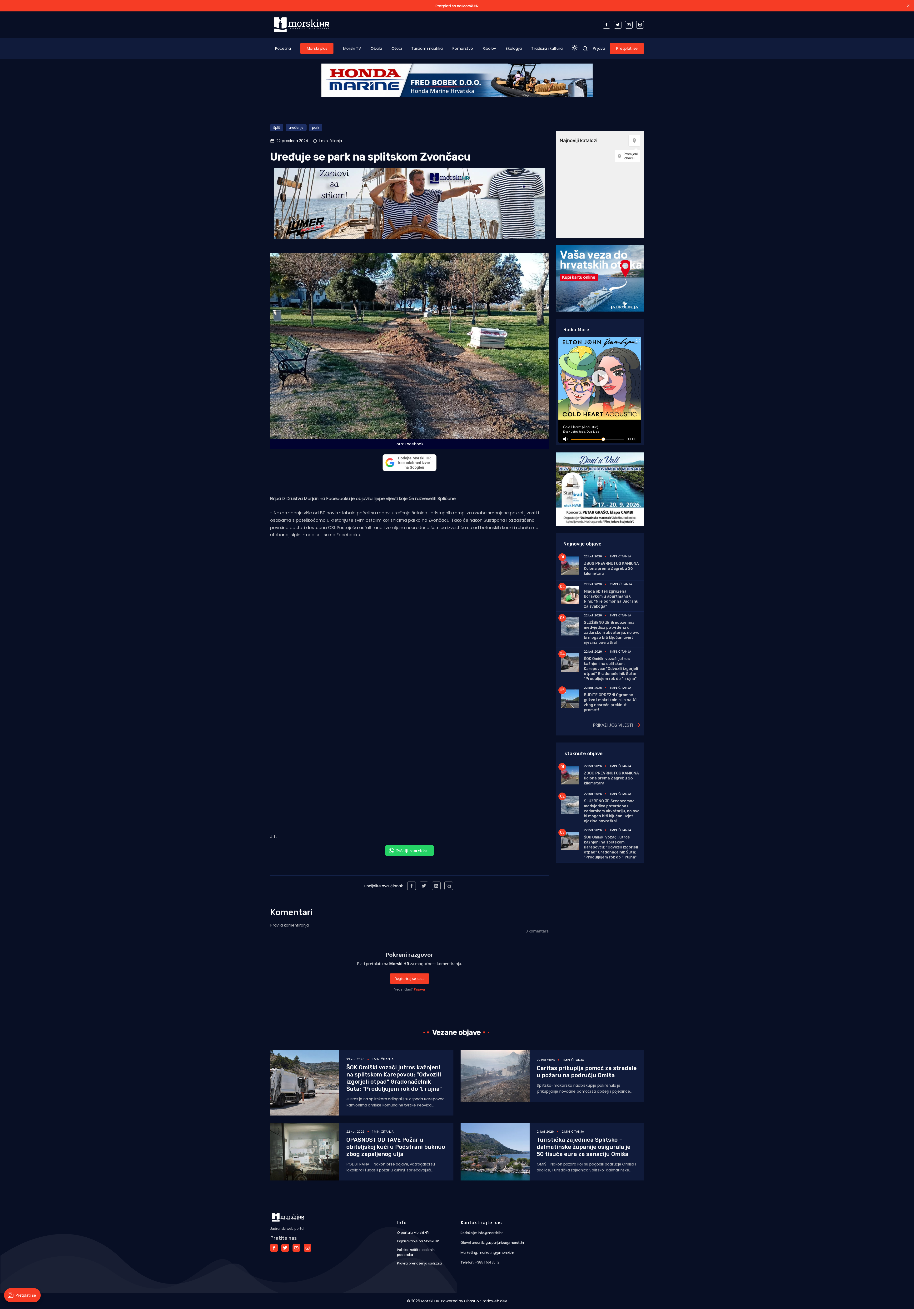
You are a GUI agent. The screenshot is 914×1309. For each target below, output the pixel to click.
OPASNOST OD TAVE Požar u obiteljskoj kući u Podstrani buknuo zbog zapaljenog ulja (395, 1146)
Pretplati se (627, 48)
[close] (908, 6)
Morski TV (352, 48)
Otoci (397, 48)
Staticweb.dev (493, 1301)
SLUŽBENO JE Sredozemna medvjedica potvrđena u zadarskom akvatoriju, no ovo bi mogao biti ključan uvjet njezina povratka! (612, 632)
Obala (376, 48)
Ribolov (489, 48)
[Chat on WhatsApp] (409, 850)
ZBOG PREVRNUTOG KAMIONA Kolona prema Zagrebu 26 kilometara (611, 568)
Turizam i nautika (427, 48)
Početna (283, 48)
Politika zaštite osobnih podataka (416, 1252)
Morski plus (317, 48)
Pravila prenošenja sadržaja (419, 1263)
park (315, 127)
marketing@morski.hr (496, 1252)
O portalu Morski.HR (413, 1232)
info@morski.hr (490, 1232)
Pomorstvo (462, 48)
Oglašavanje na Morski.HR (418, 1241)
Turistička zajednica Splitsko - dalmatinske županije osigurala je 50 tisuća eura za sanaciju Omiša (584, 1146)
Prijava (599, 48)
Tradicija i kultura (547, 48)
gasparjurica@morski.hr (505, 1242)
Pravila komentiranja (289, 925)
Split (276, 127)
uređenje (296, 127)
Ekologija (514, 48)
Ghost (470, 1301)
